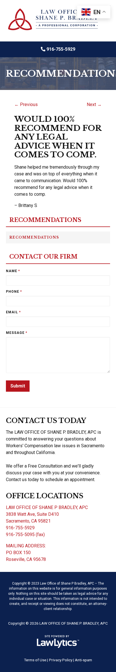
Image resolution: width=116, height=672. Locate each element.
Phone (14, 292)
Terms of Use (35, 660)
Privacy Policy (60, 660)
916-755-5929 (60, 49)
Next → (94, 104)
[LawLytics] (58, 641)
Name (13, 271)
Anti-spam (83, 660)
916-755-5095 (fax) (25, 534)
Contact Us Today (46, 421)
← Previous (26, 104)
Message (16, 333)
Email (13, 312)
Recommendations (45, 220)
